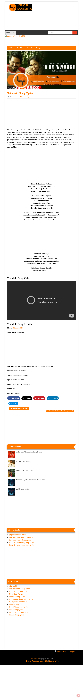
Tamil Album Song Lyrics (18, 607)
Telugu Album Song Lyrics (19, 612)
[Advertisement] (56, 16)
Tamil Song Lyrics (23, 48)
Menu (10, 33)
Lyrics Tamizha (15, 97)
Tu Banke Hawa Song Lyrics (20, 540)
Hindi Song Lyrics (16, 594)
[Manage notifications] (78, 695)
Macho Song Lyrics (23, 461)
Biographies (13, 586)
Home (13, 48)
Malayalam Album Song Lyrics (21, 599)
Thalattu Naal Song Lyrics (19, 408)
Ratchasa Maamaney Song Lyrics (21, 543)
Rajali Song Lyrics (22, 489)
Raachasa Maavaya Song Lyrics (21, 537)
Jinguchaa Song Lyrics (17, 535)
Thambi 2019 (18, 328)
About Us (35, 661)
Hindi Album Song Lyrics (18, 591)
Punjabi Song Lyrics (16, 604)
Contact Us (44, 661)
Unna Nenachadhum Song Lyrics (21, 545)
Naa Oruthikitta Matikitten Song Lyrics (59, 411)
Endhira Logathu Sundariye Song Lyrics (30, 480)
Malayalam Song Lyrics (18, 602)
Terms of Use (54, 661)
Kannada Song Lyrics (17, 597)
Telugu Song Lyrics (16, 615)
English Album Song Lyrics (19, 589)
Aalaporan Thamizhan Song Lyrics (29, 452)
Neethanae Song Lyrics (24, 470)
